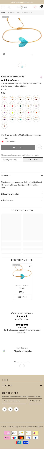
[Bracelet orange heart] (36, 112)
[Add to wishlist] (39, 147)
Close (42, 2)
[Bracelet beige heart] (12, 98)
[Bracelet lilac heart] (4, 112)
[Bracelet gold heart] (28, 105)
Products (11, 12)
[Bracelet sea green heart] (12, 119)
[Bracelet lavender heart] (36, 105)
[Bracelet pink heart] (28, 112)
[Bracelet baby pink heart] (4, 98)
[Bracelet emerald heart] (20, 105)
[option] (22, 2)
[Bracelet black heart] (20, 98)
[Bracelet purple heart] (4, 119)
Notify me (21, 297)
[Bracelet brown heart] (28, 98)
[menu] (2, 7)
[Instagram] (10, 409)
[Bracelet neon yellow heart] (12, 112)
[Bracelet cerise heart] (4, 105)
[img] (22, 316)
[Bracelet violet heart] (28, 119)
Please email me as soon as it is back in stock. (20, 155)
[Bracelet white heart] (36, 119)
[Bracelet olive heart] (20, 112)
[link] (11, 244)
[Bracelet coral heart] (12, 105)
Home (3, 12)
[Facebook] (4, 409)
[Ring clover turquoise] (22, 355)
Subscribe (33, 159)
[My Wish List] (35, 7)
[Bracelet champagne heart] (4, 125)
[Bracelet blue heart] (22, 274)
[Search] (9, 7)
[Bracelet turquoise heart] (20, 119)
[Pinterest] (16, 409)
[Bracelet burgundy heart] (36, 98)
